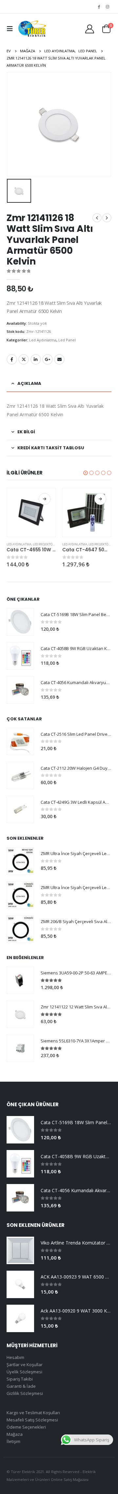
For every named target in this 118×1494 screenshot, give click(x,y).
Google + (47, 359)
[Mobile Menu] (11, 28)
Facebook (12, 359)
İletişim (13, 1441)
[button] (85, 473)
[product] (31, 512)
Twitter (23, 359)
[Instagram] (107, 6)
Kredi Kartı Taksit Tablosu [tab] (50, 448)
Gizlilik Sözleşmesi (25, 1393)
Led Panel (67, 339)
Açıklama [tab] (29, 383)
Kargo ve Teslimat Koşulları (33, 1413)
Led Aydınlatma (42, 339)
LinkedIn (35, 359)
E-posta (59, 359)
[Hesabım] (89, 28)
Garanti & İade (21, 1386)
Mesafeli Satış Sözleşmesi (32, 1420)
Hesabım (15, 1357)
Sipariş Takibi (20, 1379)
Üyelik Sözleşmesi (24, 1372)
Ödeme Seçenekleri (26, 1427)
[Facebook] (99, 6)
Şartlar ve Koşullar (25, 1364)
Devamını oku (44, 499)
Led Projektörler (46, 544)
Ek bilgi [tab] (26, 432)
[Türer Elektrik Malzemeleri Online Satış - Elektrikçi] (32, 29)
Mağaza (15, 1434)
